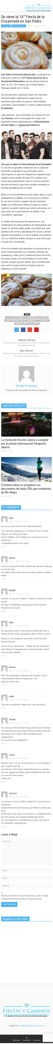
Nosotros (16, 1040)
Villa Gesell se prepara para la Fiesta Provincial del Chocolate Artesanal (26, 344)
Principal (5, 26)
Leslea (11, 696)
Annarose (13, 793)
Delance (12, 558)
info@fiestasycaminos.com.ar (31, 1025)
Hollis (11, 622)
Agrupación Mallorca (14, 320)
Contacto (36, 1040)
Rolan (11, 518)
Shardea (12, 719)
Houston (12, 667)
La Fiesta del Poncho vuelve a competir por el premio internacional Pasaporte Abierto (24, 443)
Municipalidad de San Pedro (26, 324)
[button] (11, 7)
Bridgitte (12, 590)
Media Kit (26, 1040)
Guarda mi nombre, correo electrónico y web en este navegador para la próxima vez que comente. (24, 897)
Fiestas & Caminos (26, 385)
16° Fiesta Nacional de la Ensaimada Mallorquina (26, 317)
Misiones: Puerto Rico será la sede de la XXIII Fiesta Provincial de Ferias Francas (26, 354)
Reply (3, 547)
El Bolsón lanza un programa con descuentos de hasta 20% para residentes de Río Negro (26, 488)
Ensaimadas (31, 320)
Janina (12, 755)
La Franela (43, 320)
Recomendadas (18, 26)
